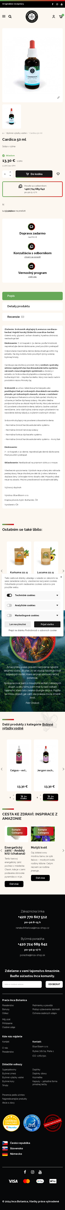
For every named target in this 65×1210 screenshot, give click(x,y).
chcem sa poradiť (32, 257)
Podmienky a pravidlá (42, 1005)
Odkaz (5, 1013)
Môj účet (6, 1019)
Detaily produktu (18, 306)
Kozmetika (37, 1077)
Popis (11, 295)
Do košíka (36, 174)
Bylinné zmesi (9, 1073)
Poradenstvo (8, 1005)
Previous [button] (2, 850)
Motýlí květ (39, 847)
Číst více (14, 884)
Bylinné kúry (8, 1081)
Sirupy (5, 1085)
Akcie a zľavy (8, 1103)
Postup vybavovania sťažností (46, 1009)
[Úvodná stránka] (3, 133)
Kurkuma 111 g (19, 572)
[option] (16, 856)
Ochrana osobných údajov (44, 1013)
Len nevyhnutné (17, 624)
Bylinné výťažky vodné (13, 1077)
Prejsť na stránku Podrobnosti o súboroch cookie (33, 630)
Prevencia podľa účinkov (13, 1095)
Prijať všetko (47, 624)
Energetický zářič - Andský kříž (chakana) (15, 850)
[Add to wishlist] (58, 174)
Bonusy (6, 1009)
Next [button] (63, 850)
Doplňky (36, 1069)
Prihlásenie (7, 1023)
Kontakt (5, 1042)
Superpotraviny (9, 1069)
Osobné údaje (8, 1027)
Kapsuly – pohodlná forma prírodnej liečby (44, 1083)
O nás (5, 1048)
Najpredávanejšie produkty (14, 1099)
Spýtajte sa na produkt (14, 211)
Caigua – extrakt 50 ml (24, 770)
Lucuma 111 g (45, 572)
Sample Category (17, 831)
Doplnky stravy (39, 1073)
